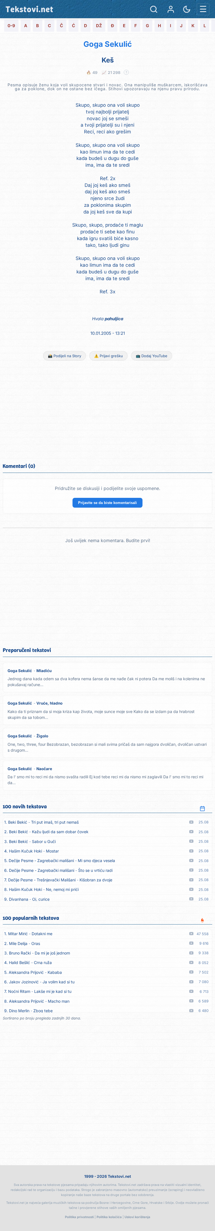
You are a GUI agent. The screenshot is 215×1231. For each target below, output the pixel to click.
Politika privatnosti (79, 1217)
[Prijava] (171, 9)
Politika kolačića (109, 1217)
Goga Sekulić (107, 44)
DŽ (99, 25)
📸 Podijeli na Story (64, 356)
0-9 (11, 25)
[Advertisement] (107, 411)
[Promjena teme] (187, 9)
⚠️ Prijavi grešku (108, 356)
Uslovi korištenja (137, 1217)
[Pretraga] (154, 9)
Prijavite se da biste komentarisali (107, 503)
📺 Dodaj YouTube (151, 356)
